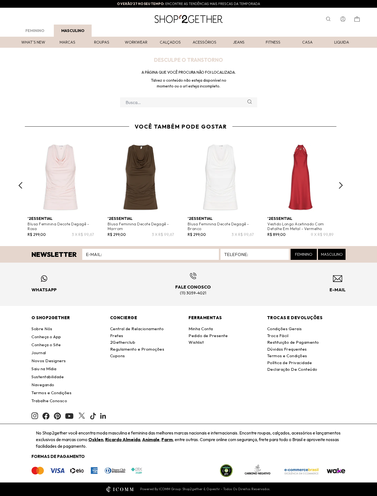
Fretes (116, 335)
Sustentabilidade (47, 376)
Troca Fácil (278, 335)
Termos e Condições (51, 392)
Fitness (273, 42)
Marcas (67, 42)
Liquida (341, 42)
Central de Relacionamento (137, 328)
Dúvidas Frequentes (287, 349)
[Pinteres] (57, 416)
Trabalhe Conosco (49, 400)
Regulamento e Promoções (137, 349)
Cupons (117, 355)
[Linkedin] (103, 416)
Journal (38, 352)
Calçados (170, 42)
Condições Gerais (284, 328)
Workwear (136, 42)
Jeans (239, 42)
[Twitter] (82, 416)
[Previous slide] (20, 185)
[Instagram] (34, 415)
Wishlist (196, 342)
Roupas (101, 42)
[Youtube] (69, 416)
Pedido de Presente (208, 335)
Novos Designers (48, 360)
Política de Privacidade (289, 362)
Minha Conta (201, 328)
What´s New (33, 42)
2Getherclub (123, 342)
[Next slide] (341, 185)
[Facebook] (46, 416)
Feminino (34, 30)
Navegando (42, 384)
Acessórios (204, 42)
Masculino (72, 30)
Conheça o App (46, 336)
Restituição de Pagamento (293, 342)
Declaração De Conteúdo (292, 369)
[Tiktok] (93, 416)
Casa (307, 42)
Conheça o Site (46, 344)
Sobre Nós (41, 328)
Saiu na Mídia (44, 368)
